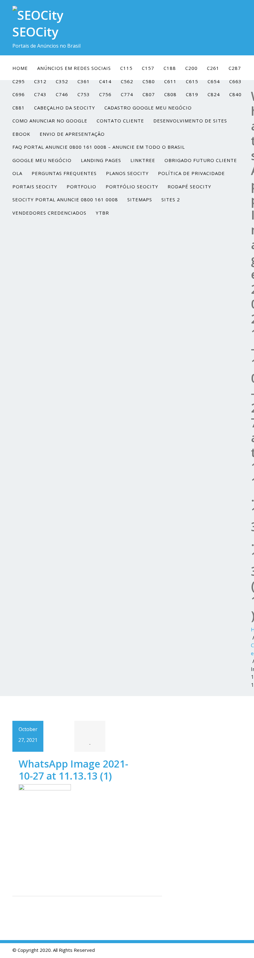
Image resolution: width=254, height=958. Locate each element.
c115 (126, 68)
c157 (148, 68)
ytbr (102, 213)
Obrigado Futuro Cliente (200, 160)
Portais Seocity (34, 186)
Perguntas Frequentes (64, 173)
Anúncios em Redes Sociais (74, 68)
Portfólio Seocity (132, 186)
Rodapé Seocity (189, 186)
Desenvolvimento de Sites (190, 121)
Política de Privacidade (191, 173)
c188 (170, 68)
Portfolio (81, 186)
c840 (235, 94)
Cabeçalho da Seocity (64, 108)
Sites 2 (170, 199)
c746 (62, 94)
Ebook (21, 134)
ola (17, 173)
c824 (214, 94)
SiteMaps (139, 199)
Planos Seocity (127, 173)
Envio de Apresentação (72, 134)
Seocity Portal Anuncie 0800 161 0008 (65, 199)
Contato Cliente (120, 121)
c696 (18, 94)
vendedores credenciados (49, 213)
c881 (18, 108)
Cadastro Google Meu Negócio (148, 108)
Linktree (142, 160)
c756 (105, 94)
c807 (148, 94)
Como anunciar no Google (49, 121)
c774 (127, 94)
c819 (192, 94)
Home (20, 68)
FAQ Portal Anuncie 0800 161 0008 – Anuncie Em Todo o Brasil (98, 147)
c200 (191, 68)
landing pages (101, 160)
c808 (170, 94)
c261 (213, 68)
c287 (235, 68)
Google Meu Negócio (42, 160)
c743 (40, 94)
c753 (83, 94)
